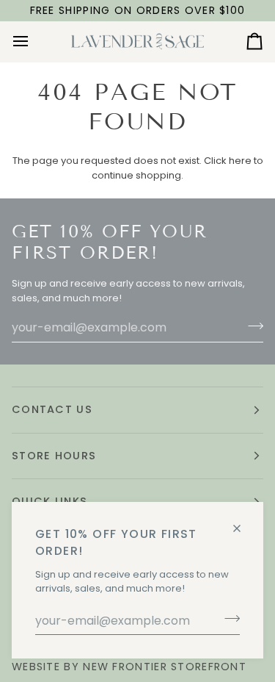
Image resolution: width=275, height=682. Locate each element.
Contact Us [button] (52, 409)
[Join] (228, 619)
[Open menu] (34, 41)
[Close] (243, 522)
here (240, 161)
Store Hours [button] (54, 455)
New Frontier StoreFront (164, 666)
